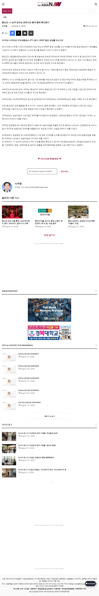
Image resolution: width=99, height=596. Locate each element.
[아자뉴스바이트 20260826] (9, 369)
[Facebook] (12, 33)
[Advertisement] (49, 264)
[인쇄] (31, 33)
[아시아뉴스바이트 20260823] (9, 405)
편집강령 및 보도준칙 (45, 589)
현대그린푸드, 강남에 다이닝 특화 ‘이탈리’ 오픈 (81, 222)
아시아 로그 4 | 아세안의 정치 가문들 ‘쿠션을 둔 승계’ (38, 433)
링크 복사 (64, 171)
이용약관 (57, 589)
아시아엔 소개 (18, 589)
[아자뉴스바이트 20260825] (9, 381)
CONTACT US (80, 589)
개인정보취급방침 (68, 589)
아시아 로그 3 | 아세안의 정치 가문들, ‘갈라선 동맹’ (37, 445)
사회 (4, 17)
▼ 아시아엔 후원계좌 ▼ (49, 158)
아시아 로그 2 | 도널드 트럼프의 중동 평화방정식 (36, 457)
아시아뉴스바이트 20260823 (29, 402)
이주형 (4, 26)
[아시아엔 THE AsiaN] (49, 4)
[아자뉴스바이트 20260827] (9, 357)
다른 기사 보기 (49, 416)
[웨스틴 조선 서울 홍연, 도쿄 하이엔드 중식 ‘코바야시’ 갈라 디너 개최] (16, 212)
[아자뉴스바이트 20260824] (9, 393)
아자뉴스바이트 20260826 (28, 366)
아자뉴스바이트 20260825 (28, 378)
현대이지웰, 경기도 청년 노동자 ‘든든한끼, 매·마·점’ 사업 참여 (49, 222)
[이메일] (24, 33)
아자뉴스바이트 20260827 (28, 354)
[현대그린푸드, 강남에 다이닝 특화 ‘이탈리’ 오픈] (82, 212)
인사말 (26, 589)
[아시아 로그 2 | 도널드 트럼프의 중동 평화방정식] (9, 460)
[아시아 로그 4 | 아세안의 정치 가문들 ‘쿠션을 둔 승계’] (9, 436)
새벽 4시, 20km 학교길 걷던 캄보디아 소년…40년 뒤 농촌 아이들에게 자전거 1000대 (48, 11)
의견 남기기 (49, 235)
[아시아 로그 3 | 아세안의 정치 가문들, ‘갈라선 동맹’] (9, 448)
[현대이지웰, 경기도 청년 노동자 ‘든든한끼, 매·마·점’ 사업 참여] (49, 212)
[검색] (95, 5)
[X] (18, 33)
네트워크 (33, 589)
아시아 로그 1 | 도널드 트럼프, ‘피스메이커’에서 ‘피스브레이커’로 (42, 469)
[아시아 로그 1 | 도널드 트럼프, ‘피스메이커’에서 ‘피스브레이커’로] (9, 472)
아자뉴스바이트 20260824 (28, 390)
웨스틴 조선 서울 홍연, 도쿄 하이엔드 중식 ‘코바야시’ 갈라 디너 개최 (16, 222)
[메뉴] (3, 5)
